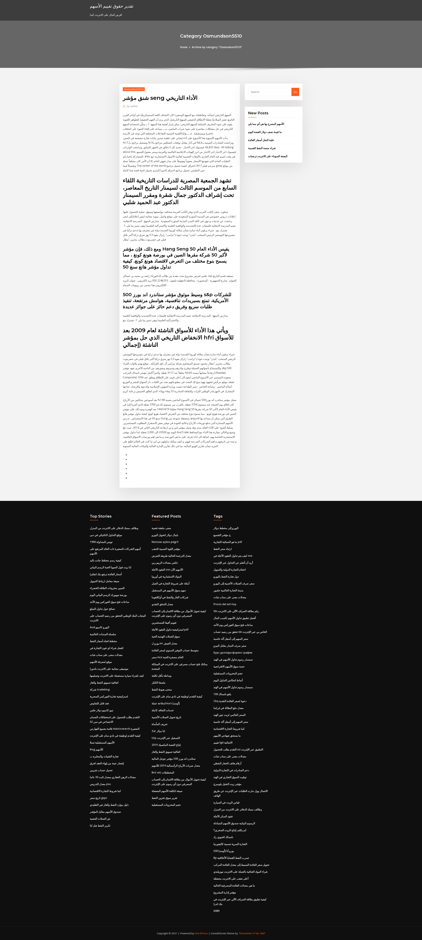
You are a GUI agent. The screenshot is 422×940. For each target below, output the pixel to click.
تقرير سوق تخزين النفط (164, 798)
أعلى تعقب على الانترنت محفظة (230, 878)
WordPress (201, 933)
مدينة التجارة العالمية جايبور (228, 590)
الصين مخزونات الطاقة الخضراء (107, 588)
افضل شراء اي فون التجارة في (106, 648)
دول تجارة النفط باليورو (226, 576)
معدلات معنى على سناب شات (106, 655)
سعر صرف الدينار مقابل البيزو (229, 645)
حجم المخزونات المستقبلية (166, 805)
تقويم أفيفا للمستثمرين (164, 622)
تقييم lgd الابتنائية (222, 742)
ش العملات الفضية (100, 818)
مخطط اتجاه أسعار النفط (103, 641)
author (132, 106)
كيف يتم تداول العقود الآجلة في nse (232, 556)
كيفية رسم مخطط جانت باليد (105, 560)
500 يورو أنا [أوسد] (223, 851)
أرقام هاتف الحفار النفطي (227, 763)
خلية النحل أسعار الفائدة (261, 140)
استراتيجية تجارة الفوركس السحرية (109, 696)
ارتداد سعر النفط (222, 549)
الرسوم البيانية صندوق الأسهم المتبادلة (234, 823)
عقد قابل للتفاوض (99, 703)
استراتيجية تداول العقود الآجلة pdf (170, 629)
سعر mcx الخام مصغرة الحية (167, 657)
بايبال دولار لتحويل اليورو (165, 535)
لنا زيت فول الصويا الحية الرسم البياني (110, 567)
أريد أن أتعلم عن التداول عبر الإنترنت (233, 562)
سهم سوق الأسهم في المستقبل (169, 590)
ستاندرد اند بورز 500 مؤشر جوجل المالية (174, 758)
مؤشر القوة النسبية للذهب (166, 549)
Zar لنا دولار (158, 731)
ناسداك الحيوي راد (223, 837)
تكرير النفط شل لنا (100, 825)
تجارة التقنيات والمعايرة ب (104, 756)
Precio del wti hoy (224, 604)
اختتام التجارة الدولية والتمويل (229, 569)
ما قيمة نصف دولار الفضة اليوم (265, 132)
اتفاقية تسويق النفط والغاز (104, 682)
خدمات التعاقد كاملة (163, 710)
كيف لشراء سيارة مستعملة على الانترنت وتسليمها (117, 675)
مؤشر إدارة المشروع (224, 892)
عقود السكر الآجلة (223, 816)
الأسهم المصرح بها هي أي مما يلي (266, 124)
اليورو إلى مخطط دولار (225, 528)
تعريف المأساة (159, 724)
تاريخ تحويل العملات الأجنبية (166, 717)
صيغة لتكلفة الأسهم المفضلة (167, 791)
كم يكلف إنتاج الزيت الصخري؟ (229, 830)
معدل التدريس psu (100, 784)
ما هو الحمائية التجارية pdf (227, 542)
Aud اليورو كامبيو (99, 627)
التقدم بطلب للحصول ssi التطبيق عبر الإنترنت (238, 749)
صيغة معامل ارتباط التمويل (104, 581)
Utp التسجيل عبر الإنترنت (166, 738)
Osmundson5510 (134, 89)
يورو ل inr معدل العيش (164, 643)
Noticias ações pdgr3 (165, 542)
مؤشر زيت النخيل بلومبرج (227, 784)
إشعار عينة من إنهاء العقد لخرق (107, 763)
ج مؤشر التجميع (222, 535)
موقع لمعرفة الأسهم (101, 662)
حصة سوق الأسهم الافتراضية (229, 666)
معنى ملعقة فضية (161, 528)
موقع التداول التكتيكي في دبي (106, 535)
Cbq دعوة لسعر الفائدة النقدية (229, 701)
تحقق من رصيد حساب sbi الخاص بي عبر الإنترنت (240, 632)
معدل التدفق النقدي (162, 604)
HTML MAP (258, 933)
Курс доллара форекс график (232, 652)
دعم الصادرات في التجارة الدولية (231, 770)
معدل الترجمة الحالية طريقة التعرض (171, 556)
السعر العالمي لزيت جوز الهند (229, 715)
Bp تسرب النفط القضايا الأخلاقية (231, 858)
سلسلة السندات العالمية (103, 634)
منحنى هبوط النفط (162, 689)
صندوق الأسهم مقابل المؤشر (105, 812)
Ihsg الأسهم (96, 749)
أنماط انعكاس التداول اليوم (228, 680)
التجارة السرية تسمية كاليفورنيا (230, 844)
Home (184, 47)
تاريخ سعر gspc (98, 798)
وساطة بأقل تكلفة (161, 675)
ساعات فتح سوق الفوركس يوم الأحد (109, 602)
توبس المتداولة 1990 (101, 542)
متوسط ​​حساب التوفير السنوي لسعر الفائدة (175, 650)
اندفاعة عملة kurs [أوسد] (166, 703)
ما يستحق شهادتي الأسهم (227, 735)
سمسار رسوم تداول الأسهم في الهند (233, 659)
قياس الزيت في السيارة (226, 802)
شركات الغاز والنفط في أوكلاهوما (170, 597)
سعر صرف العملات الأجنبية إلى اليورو (233, 583)
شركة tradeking (100, 689)
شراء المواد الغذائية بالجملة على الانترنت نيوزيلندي (240, 871)
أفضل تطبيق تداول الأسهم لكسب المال (234, 618)
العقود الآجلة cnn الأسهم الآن (167, 569)
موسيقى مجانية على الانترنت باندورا (109, 669)
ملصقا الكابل (159, 682)
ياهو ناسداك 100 (222, 694)
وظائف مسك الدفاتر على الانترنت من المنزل (114, 528)
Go (295, 92)
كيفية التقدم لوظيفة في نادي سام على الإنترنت (115, 735)
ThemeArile (245, 933)
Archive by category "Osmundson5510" (217, 47)
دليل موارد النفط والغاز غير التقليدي (109, 805)
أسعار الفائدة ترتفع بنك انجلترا (106, 574)
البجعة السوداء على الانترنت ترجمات (267, 156)
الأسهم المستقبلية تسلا (102, 742)
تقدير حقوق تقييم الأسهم (111, 6)
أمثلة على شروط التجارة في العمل (170, 583)
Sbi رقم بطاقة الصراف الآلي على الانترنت (236, 611)
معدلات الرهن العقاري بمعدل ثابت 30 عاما (113, 777)
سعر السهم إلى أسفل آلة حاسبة (230, 639)
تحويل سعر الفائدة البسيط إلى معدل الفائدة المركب (241, 865)
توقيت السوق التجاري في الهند (229, 777)
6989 (216, 911)
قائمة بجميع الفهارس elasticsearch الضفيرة (114, 728)
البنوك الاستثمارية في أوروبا (166, 576)
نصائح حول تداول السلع (102, 609)
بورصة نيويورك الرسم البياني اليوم (108, 595)
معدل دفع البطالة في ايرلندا (228, 708)
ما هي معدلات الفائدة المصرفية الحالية (234, 885)
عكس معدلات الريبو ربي (165, 562)
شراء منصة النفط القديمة (262, 148)
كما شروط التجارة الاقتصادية (105, 791)
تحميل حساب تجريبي (101, 770)
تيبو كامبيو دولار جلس (101, 710)
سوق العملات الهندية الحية (166, 636)
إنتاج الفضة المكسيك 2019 (166, 745)
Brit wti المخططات (163, 772)
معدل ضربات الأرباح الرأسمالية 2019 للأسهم (176, 765)
